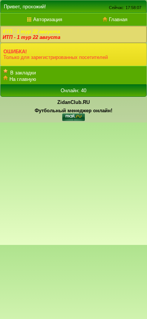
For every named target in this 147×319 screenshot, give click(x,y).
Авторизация (47, 19)
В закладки (23, 73)
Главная (117, 19)
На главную (22, 79)
